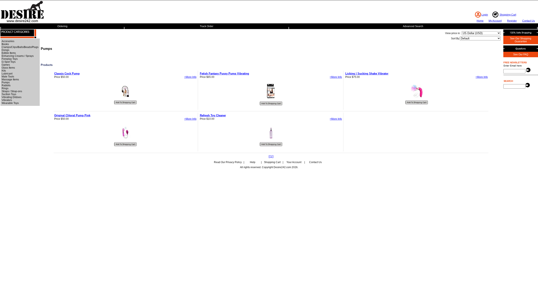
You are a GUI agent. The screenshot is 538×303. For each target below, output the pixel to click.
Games (6, 64)
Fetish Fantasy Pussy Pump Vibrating (224, 73)
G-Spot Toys (9, 61)
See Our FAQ (520, 54)
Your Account (293, 162)
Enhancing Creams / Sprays (18, 55)
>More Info (190, 77)
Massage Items (10, 79)
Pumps (6, 82)
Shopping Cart (508, 14)
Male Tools (8, 76)
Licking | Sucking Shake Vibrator (366, 73)
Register (512, 20)
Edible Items (9, 53)
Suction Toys (9, 94)
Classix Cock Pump (67, 73)
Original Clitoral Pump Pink (72, 115)
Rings (5, 88)
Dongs (5, 50)
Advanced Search (413, 26)
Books (5, 44)
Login (484, 14)
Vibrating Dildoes (11, 97)
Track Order (206, 26)
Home (480, 20)
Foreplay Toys (10, 58)
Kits (4, 70)
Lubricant (7, 73)
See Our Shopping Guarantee (520, 40)
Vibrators (7, 100)
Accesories (8, 41)
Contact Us (528, 20)
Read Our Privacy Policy (228, 162)
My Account (495, 20)
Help (252, 162)
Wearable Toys (10, 103)
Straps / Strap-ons (12, 91)
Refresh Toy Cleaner (213, 115)
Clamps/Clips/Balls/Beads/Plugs (20, 47)
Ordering (62, 26)
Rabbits (6, 85)
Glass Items (8, 67)
